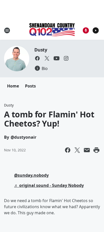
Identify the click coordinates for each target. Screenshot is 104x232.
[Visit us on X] (47, 58)
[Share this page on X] (77, 150)
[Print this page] (96, 150)
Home (13, 86)
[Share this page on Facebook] (67, 150)
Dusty (40, 50)
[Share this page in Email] (86, 150)
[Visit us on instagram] (66, 58)
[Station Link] (52, 30)
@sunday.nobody (31, 175)
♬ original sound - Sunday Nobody (49, 185)
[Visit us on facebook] (37, 58)
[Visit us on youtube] (57, 58)
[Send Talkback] (86, 30)
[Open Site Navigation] (7, 30)
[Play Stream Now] (96, 30)
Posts (30, 86)
